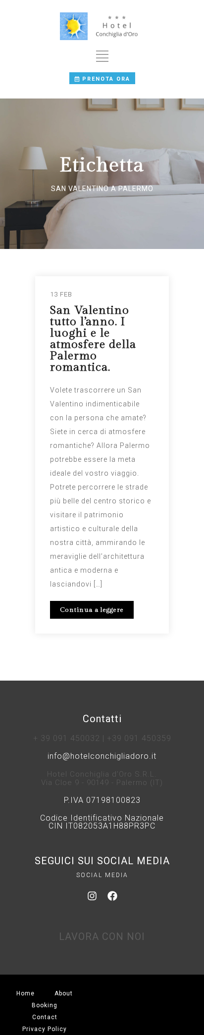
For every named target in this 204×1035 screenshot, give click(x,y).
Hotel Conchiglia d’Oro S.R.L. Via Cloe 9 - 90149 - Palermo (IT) (102, 778)
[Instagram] (92, 896)
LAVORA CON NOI (102, 936)
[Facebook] (112, 896)
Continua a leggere (92, 610)
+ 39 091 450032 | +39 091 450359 (102, 738)
